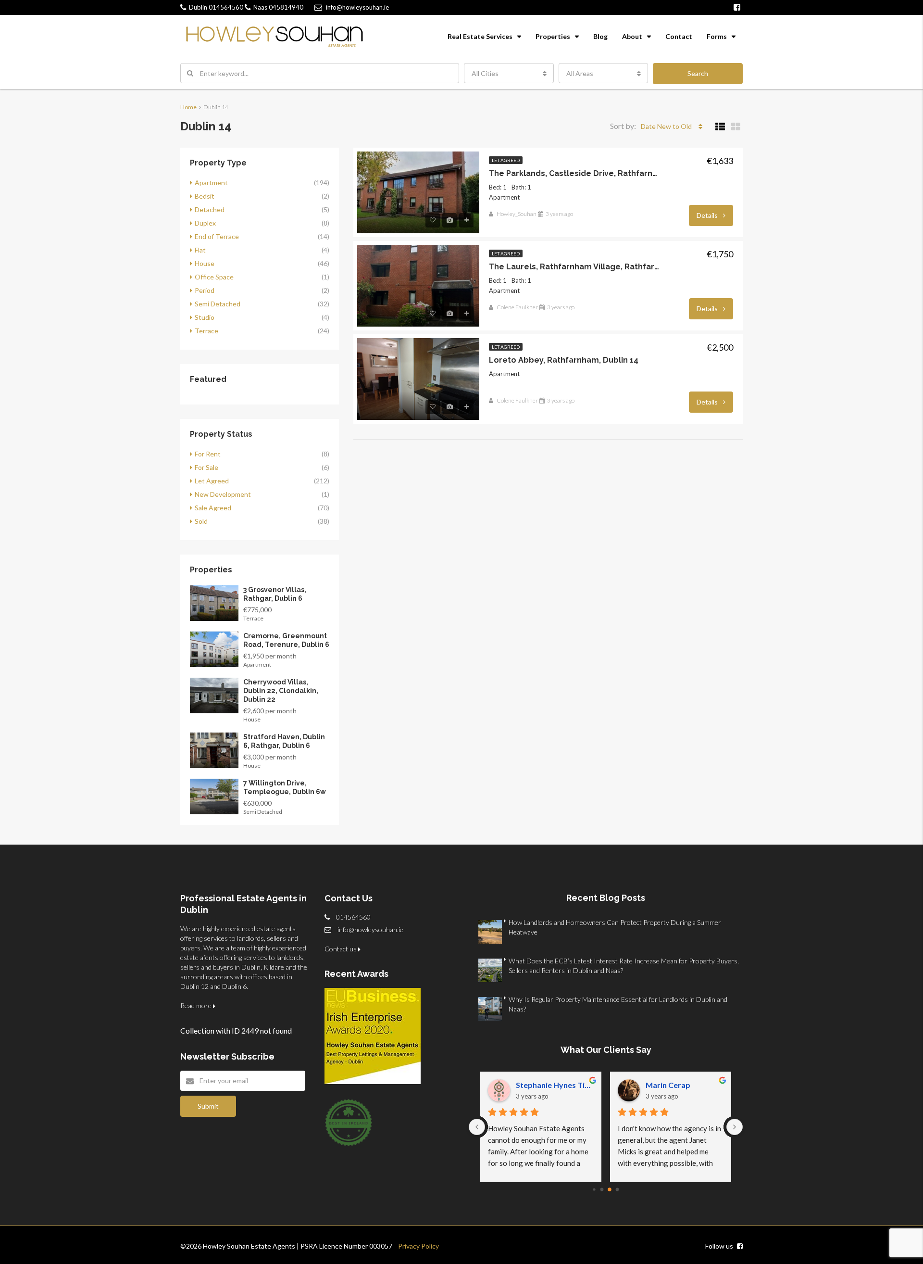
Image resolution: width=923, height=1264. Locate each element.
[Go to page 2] (609, 1189)
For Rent (208, 454)
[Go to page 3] (617, 1189)
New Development (223, 494)
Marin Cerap (668, 1084)
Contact (678, 36)
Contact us (341, 949)
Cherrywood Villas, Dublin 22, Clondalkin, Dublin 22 (280, 690)
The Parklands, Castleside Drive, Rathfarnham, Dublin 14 (574, 173)
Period (204, 290)
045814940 (278, 7)
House (204, 263)
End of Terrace (217, 236)
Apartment (211, 182)
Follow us (720, 1246)
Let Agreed (506, 160)
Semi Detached (217, 304)
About (632, 36)
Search (697, 73)
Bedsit (204, 196)
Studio (204, 317)
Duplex (205, 223)
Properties (553, 36)
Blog (600, 36)
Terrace (206, 331)
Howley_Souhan (516, 213)
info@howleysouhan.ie (370, 929)
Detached (210, 209)
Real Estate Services (480, 36)
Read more (196, 1005)
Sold (201, 521)
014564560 (216, 7)
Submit (208, 1106)
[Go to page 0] (594, 1189)
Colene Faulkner (517, 307)
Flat (200, 250)
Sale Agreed (213, 508)
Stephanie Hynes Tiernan (555, 1084)
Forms (717, 36)
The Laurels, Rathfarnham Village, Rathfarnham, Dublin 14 (574, 266)
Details (708, 215)
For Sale (206, 467)
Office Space (214, 277)
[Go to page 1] (602, 1189)
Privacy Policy (415, 1246)
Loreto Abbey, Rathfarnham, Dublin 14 (563, 360)
